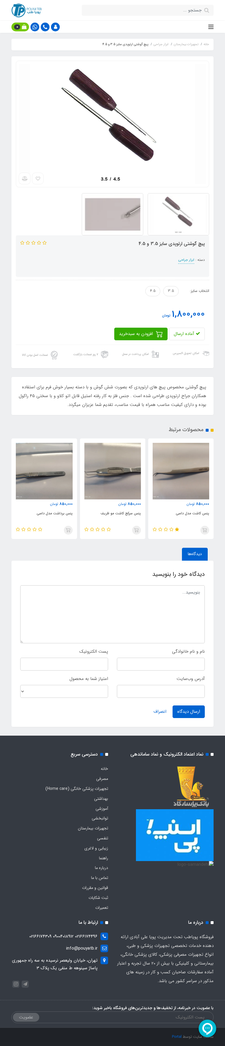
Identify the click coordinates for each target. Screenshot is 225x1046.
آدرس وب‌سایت (191, 678)
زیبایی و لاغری (96, 848)
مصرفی (102, 778)
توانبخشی (100, 818)
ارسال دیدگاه (188, 711)
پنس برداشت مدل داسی (123, 513)
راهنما (103, 858)
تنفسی (102, 838)
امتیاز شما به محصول (88, 678)
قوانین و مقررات (95, 888)
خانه (104, 769)
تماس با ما (99, 878)
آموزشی (102, 808)
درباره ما (101, 868)
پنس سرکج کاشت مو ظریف (189, 513)
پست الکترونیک (93, 651)
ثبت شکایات (98, 897)
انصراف (160, 711)
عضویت (26, 1017)
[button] (55, 27)
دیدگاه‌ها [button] (195, 554)
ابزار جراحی (186, 260)
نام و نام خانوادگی (188, 651)
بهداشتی (101, 798)
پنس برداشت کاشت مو (55, 513)
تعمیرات (101, 907)
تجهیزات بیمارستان (93, 828)
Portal (177, 1037)
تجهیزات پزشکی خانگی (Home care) (76, 788)
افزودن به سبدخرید (136, 333)
